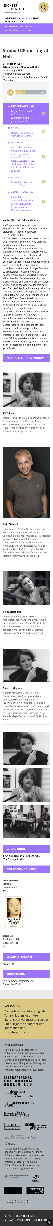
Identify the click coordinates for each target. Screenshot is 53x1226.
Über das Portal (13, 21)
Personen (30, 26)
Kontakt (9, 1220)
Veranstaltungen (14, 26)
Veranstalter (11, 30)
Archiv (26, 18)
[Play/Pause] (10, 92)
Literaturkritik (31, 855)
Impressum (23, 1220)
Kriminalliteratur (12, 855)
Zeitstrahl (26, 30)
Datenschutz (40, 1220)
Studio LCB (9, 964)
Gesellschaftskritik (13, 859)
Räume (35, 18)
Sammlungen (12, 18)
